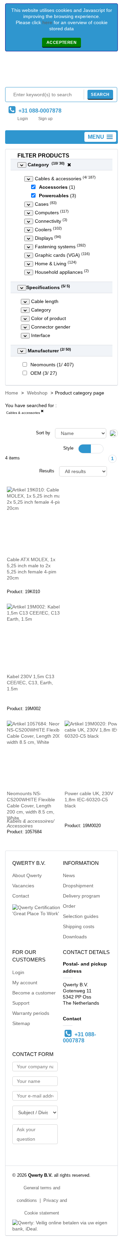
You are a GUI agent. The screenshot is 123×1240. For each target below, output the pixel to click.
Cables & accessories (23, 413)
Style (68, 448)
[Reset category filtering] (69, 164)
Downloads (75, 936)
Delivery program (81, 896)
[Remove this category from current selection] (42, 412)
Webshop (37, 393)
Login (22, 118)
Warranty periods (30, 1013)
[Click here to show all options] (21, 165)
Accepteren (61, 42)
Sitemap (21, 1023)
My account (24, 982)
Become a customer (34, 992)
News (69, 875)
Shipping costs (78, 926)
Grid (85, 449)
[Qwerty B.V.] (61, 71)
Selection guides (80, 916)
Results (46, 471)
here (47, 22)
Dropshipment (78, 885)
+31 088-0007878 (39, 111)
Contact (20, 896)
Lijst (97, 449)
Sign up (45, 118)
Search (100, 94)
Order (69, 906)
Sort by (43, 433)
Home (11, 393)
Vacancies (23, 885)
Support (20, 1003)
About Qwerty (27, 875)
